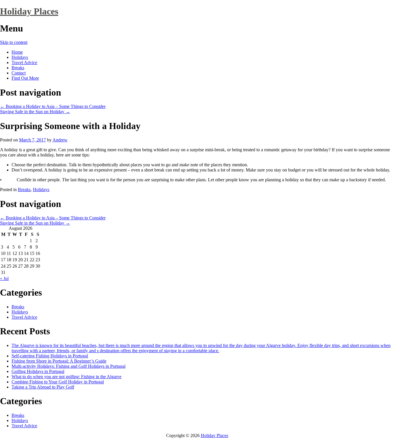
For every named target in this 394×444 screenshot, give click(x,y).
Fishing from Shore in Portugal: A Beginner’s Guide (59, 361)
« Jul (4, 278)
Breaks (18, 67)
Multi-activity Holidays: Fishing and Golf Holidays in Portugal (68, 366)
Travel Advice (24, 62)
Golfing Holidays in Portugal (38, 371)
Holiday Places (29, 11)
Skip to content (13, 42)
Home (17, 52)
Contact (19, 72)
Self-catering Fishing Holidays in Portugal (50, 355)
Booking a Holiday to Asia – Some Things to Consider (53, 106)
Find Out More (25, 78)
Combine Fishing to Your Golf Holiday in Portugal (58, 381)
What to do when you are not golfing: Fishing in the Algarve (66, 376)
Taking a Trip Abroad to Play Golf (43, 387)
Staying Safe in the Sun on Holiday (35, 111)
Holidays (20, 57)
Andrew (59, 139)
